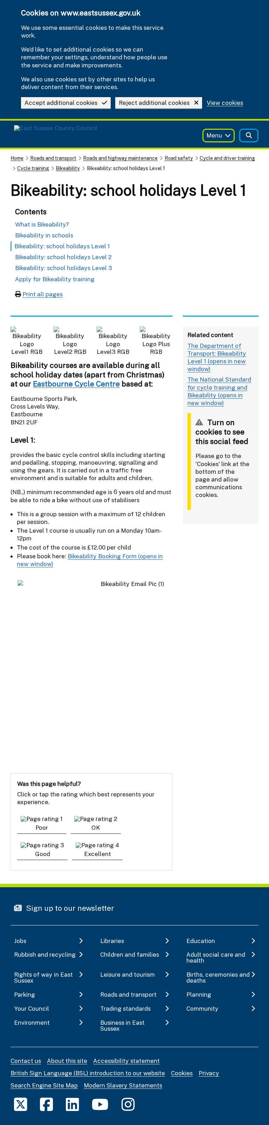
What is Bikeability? (42, 224)
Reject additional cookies (154, 102)
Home (17, 158)
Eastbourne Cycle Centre (76, 383)
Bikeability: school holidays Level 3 (63, 267)
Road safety (179, 158)
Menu (214, 135)
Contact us (26, 1060)
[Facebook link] (46, 1104)
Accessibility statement (126, 1060)
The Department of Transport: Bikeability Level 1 (216, 353)
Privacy (209, 1073)
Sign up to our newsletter (69, 907)
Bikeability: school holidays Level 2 (63, 257)
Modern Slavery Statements (123, 1085)
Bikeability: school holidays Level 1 (62, 246)
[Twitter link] (20, 1104)
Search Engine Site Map (44, 1085)
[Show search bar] (248, 135)
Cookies (182, 1073)
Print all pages (42, 294)
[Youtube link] (100, 1104)
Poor (41, 827)
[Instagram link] (128, 1104)
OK (95, 827)
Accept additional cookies (61, 102)
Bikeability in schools (44, 235)
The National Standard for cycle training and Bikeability (219, 387)
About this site (67, 1060)
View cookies (225, 103)
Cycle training (33, 168)
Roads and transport (53, 158)
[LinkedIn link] (72, 1104)
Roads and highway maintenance (120, 158)
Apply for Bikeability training (55, 279)
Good (42, 853)
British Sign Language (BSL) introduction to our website (88, 1073)
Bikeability (68, 168)
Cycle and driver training (227, 158)
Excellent (97, 853)
